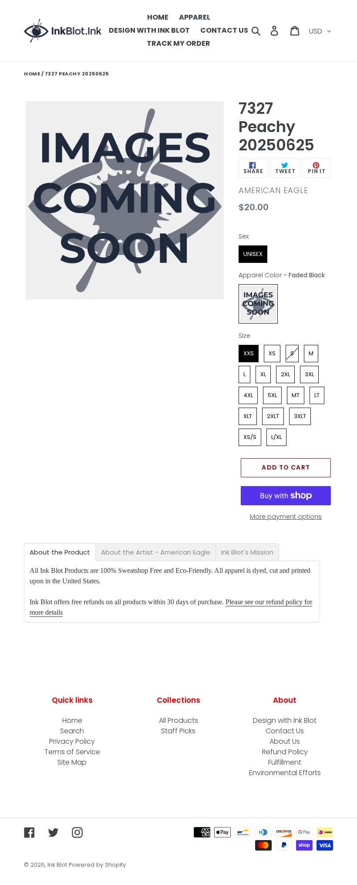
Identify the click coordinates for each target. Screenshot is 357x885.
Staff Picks (178, 731)
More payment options (286, 516)
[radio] (253, 254)
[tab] (60, 552)
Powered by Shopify (97, 865)
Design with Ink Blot (285, 720)
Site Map (72, 762)
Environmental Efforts (285, 773)
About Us (284, 741)
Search (72, 731)
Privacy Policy (72, 741)
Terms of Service (72, 752)
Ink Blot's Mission (247, 552)
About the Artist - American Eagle (155, 552)
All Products (178, 720)
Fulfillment (284, 762)
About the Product (60, 552)
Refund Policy (285, 752)
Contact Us (285, 731)
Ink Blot (57, 865)
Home (32, 73)
